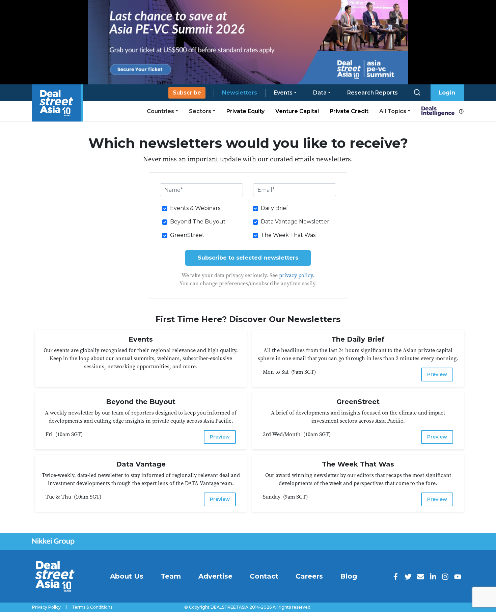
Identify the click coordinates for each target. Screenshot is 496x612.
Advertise (215, 576)
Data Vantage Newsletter (295, 221)
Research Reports (372, 92)
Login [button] (447, 92)
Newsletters (239, 92)
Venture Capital (297, 111)
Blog (348, 576)
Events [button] (283, 92)
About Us (126, 576)
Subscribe (187, 92)
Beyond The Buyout (198, 221)
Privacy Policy (46, 607)
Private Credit (349, 111)
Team (171, 576)
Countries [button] (160, 111)
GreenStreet (187, 235)
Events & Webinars (195, 208)
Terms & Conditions (92, 607)
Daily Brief (274, 208)
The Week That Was (288, 235)
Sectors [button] (200, 111)
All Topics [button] (392, 111)
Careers (309, 576)
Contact (264, 576)
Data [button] (320, 92)
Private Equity (245, 111)
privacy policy (296, 275)
